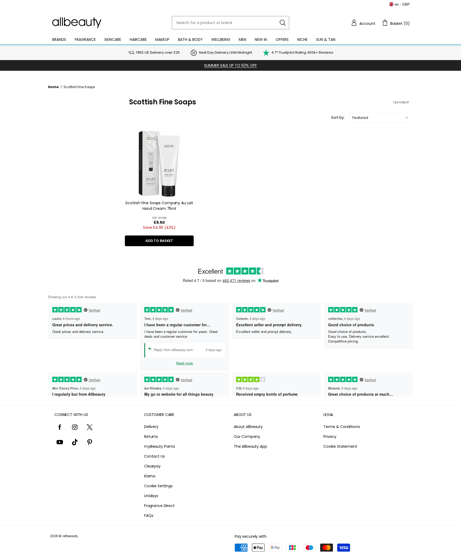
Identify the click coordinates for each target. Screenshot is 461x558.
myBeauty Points (159, 446)
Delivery (151, 426)
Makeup (162, 39)
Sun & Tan (325, 39)
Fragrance (85, 39)
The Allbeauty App (250, 446)
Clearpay (152, 466)
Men (242, 39)
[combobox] (230, 22)
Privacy (329, 436)
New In (261, 39)
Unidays (151, 495)
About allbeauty (248, 426)
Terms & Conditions (341, 426)
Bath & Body (190, 39)
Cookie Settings (158, 486)
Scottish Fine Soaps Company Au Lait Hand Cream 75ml (159, 205)
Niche (302, 39)
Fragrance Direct (159, 505)
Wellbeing (220, 39)
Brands (59, 39)
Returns (151, 436)
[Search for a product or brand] (282, 22)
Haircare (138, 39)
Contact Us (154, 456)
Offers (282, 39)
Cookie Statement (340, 446)
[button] (363, 22)
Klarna (149, 476)
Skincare (112, 39)
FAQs (148, 515)
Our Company (247, 436)
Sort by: (338, 117)
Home (53, 87)
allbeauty (70, 536)
